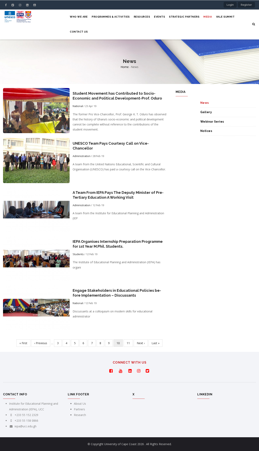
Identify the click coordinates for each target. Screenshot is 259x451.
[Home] (18, 18)
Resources (142, 16)
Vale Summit (225, 16)
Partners (79, 409)
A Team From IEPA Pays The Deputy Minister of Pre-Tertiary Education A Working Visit (118, 195)
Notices (206, 131)
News (204, 102)
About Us (80, 403)
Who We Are (79, 16)
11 (130, 343)
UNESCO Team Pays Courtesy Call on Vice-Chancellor (111, 145)
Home (125, 67)
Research (80, 415)
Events (159, 16)
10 (120, 344)
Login (230, 4)
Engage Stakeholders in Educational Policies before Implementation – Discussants (117, 292)
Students (78, 254)
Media (207, 16)
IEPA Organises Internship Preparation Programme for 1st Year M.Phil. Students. (118, 243)
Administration (81, 156)
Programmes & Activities (111, 16)
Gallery (206, 112)
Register (246, 4)
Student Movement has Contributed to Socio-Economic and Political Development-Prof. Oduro (117, 95)
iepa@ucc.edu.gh (25, 426)
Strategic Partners (184, 16)
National (78, 106)
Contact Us (79, 31)
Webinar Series (212, 121)
